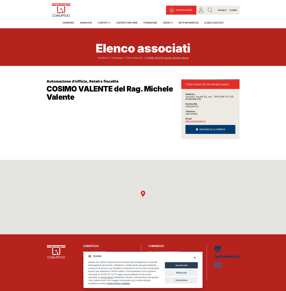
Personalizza (181, 280)
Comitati (103, 22)
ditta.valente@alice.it (195, 121)
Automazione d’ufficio (66, 81)
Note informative (188, 22)
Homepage (68, 22)
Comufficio (102, 58)
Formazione (150, 22)
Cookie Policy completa (118, 283)
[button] (143, 194)
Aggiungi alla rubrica (212, 129)
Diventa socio (184, 10)
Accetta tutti (181, 265)
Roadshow (86, 22)
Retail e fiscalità (103, 81)
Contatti (233, 10)
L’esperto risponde (126, 22)
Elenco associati (213, 22)
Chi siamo (222, 10)
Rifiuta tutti (181, 273)
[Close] (195, 258)
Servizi (166, 22)
